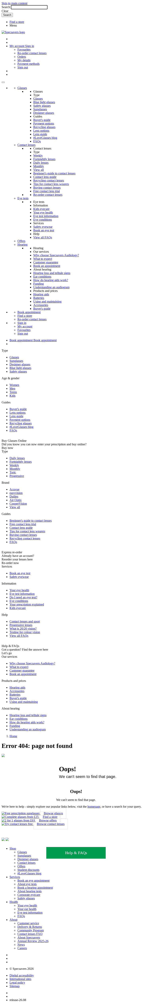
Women (14, 385)
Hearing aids (41, 294)
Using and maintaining (47, 301)
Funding (38, 283)
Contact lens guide (44, 177)
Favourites (23, 49)
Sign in (29, 46)
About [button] (13, 919)
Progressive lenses (21, 625)
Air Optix (16, 500)
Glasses (22, 88)
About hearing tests (29, 891)
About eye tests (27, 884)
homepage (93, 806)
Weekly (38, 155)
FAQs (37, 141)
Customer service (28, 923)
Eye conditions (42, 219)
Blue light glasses (44, 102)
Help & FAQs (76, 853)
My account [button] (17, 46)
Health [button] (14, 902)
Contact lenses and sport (25, 621)
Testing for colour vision (25, 632)
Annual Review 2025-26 (32, 941)
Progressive (17, 476)
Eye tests (22, 198)
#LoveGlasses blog (45, 137)
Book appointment (29, 312)
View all (38, 169)
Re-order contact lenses (32, 53)
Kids (12, 395)
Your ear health (26, 909)
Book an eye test (43, 230)
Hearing (22, 244)
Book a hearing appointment (35, 887)
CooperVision (18, 503)
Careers (22, 948)
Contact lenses (26, 145)
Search (6, 7)
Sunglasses (40, 109)
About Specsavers (28, 937)
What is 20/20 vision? (23, 628)
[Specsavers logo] (13, 32)
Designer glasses (43, 113)
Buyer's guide (41, 120)
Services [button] (15, 877)
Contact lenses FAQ (30, 934)
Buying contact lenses (47, 187)
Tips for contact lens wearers (51, 184)
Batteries (38, 298)
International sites (20, 979)
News (21, 944)
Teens (13, 392)
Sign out (22, 67)
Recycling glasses (44, 127)
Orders (21, 56)
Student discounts (28, 870)
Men (12, 388)
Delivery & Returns (29, 926)
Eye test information (45, 216)
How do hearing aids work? (50, 280)
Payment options (43, 123)
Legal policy (17, 982)
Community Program (30, 930)
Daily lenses (40, 162)
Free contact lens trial (46, 191)
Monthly (38, 166)
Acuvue (14, 489)
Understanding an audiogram (51, 287)
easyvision (16, 493)
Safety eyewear (42, 226)
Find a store (17, 22)
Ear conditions (42, 276)
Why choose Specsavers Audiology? (56, 255)
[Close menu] (3, 82)
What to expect (42, 258)
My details (23, 60)
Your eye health (43, 212)
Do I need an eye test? (23, 597)
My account (24, 326)
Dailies (14, 496)
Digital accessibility (22, 975)
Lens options (41, 130)
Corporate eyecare (28, 894)
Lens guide (40, 134)
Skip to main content (14, 3)
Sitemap (15, 986)
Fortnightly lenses (44, 159)
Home (13, 736)
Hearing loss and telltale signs (51, 273)
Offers (21, 241)
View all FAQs (42, 237)
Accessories (40, 305)
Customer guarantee (45, 262)
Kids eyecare (41, 209)
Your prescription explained (27, 604)
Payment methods (28, 63)
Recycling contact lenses (48, 180)
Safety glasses (42, 105)
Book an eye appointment (33, 880)
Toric (13, 472)
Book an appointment (46, 266)
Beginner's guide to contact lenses (54, 173)
